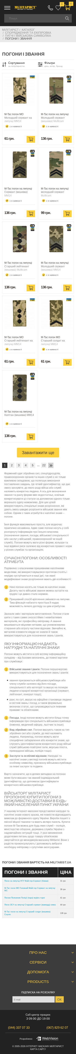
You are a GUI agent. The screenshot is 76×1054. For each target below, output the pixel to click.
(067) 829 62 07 (50, 7)
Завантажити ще (38, 452)
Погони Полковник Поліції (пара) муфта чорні (24, 898)
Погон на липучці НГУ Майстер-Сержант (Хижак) (26, 881)
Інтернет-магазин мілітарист (45, 1046)
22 (44, 465)
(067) (57, 1027)
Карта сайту (38, 1049)
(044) (19, 1027)
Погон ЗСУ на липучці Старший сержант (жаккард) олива (30, 905)
